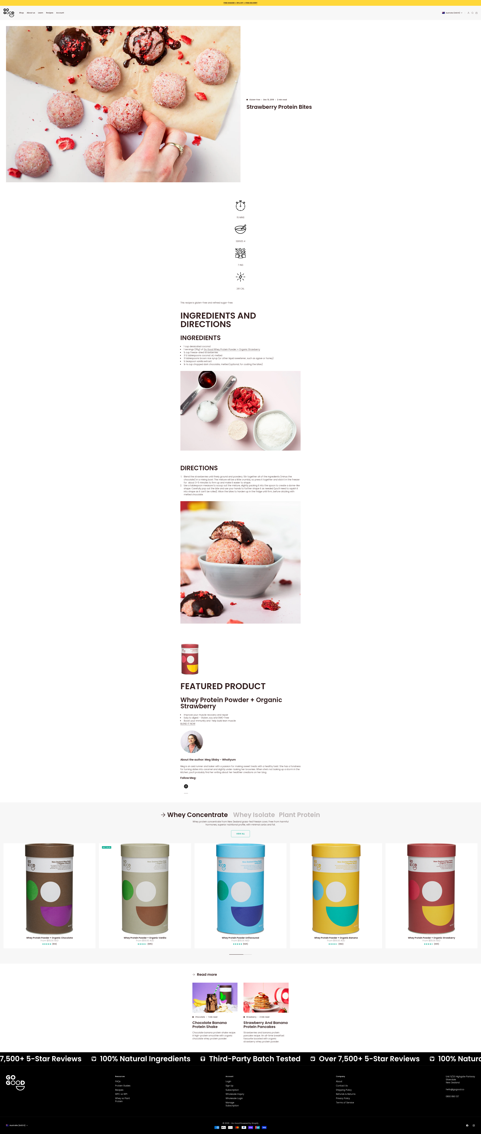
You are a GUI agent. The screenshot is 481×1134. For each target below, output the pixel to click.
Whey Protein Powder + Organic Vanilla (145, 938)
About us (31, 13)
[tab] (195, 814)
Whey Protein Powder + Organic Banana (336, 938)
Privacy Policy (343, 1098)
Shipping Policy (344, 1089)
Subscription (232, 1089)
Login (228, 1081)
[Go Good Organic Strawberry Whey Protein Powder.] (240, 659)
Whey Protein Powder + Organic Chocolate (49, 938)
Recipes (49, 13)
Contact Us (342, 1085)
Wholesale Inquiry (235, 1094)
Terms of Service (345, 1102)
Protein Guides (122, 1085)
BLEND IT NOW (187, 723)
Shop (21, 13)
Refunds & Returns (345, 1094)
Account (60, 13)
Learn (40, 13)
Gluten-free (254, 99)
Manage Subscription (232, 1104)
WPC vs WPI (121, 1094)
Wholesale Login (234, 1098)
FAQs (118, 1081)
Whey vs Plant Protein (122, 1100)
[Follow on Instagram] (473, 1125)
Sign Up (229, 1085)
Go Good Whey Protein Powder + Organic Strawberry (232, 349)
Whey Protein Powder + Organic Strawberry (431, 938)
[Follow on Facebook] (467, 1125)
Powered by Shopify (249, 1123)
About (339, 1081)
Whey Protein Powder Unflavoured (240, 938)
